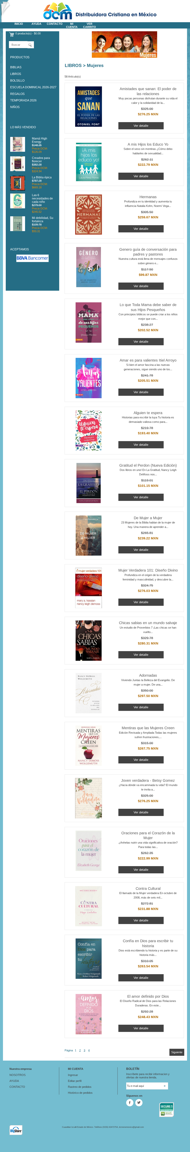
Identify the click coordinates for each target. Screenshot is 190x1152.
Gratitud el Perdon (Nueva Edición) (148, 465)
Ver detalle (141, 125)
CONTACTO (55, 23)
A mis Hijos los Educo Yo (148, 144)
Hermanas (148, 197)
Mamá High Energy (39, 140)
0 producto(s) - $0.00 (28, 33)
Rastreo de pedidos (79, 1086)
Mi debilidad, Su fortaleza (42, 219)
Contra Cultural (148, 888)
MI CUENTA (72, 25)
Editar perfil (74, 1080)
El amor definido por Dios (148, 996)
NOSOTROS (17, 1075)
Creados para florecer (41, 159)
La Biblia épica (42, 177)
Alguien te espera (148, 413)
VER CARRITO (89, 25)
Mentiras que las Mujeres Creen (148, 728)
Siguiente (176, 1052)
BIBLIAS (16, 67)
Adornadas (148, 675)
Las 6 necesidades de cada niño (42, 198)
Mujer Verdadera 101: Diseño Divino (148, 570)
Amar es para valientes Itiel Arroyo (148, 360)
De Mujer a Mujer (148, 518)
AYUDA (36, 23)
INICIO (18, 23)
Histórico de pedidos (80, 1092)
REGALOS (17, 93)
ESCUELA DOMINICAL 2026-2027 (33, 87)
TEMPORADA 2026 (23, 100)
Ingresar (73, 1075)
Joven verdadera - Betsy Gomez (148, 780)
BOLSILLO (17, 80)
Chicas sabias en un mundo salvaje (148, 623)
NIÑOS (15, 107)
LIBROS (15, 73)
